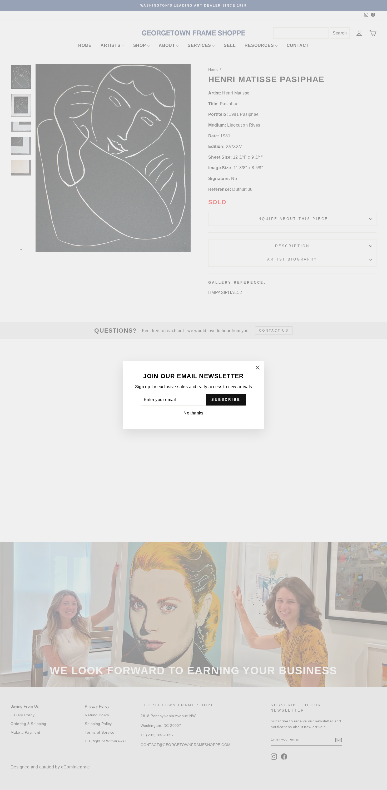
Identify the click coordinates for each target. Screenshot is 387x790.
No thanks (193, 413)
